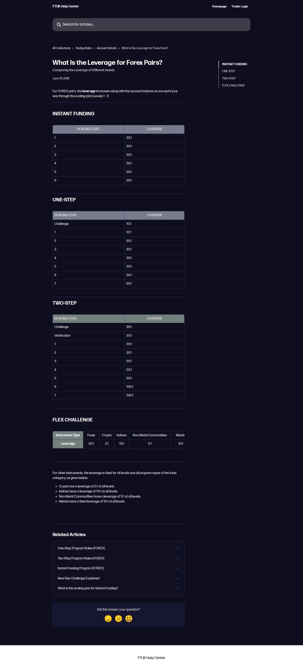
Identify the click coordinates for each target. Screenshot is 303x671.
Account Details (107, 48)
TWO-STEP (229, 78)
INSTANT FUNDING (234, 64)
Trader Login (239, 6)
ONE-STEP (228, 71)
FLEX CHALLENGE (233, 85)
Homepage (219, 6)
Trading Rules (83, 48)
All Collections (61, 48)
